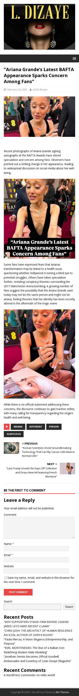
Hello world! (47, 675)
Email (7, 555)
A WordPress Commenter (20, 675)
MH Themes (62, 692)
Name (8, 544)
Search (8, 601)
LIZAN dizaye (39, 89)
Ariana (18, 426)
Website (9, 566)
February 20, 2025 (17, 89)
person (54, 426)
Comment (10, 514)
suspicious (14, 434)
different (35, 426)
